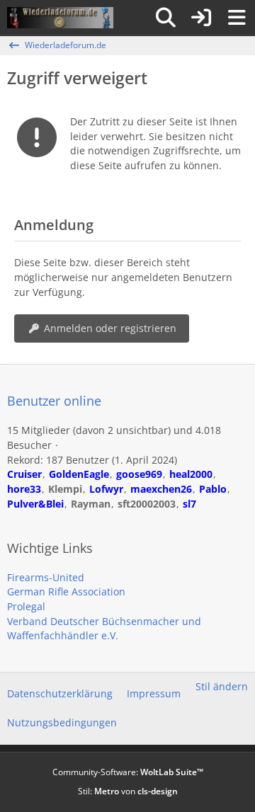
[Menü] (236, 18)
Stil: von (128, 791)
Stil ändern (222, 686)
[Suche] (166, 18)
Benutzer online (54, 400)
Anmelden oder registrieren (110, 328)
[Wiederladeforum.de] (60, 18)
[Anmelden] (201, 17)
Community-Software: (127, 772)
